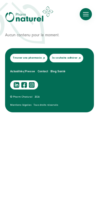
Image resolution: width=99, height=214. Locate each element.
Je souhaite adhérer (64, 58)
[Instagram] (32, 85)
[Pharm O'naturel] (29, 14)
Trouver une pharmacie (27, 58)
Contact (43, 71)
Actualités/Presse (22, 71)
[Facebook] (24, 85)
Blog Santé (58, 71)
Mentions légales (20, 105)
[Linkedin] (16, 85)
